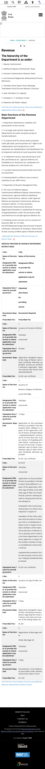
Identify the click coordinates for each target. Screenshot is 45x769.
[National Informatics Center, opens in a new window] (23, 755)
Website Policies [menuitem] (22, 712)
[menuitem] (6, 2)
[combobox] (39, 2)
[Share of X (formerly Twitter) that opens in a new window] (24, 46)
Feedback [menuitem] (22, 722)
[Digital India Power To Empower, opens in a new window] (22, 764)
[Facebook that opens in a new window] (20, 46)
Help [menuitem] (22, 715)
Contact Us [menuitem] (22, 719)
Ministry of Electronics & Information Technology (17, 731)
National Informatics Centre (31, 729)
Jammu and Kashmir (32, 7)
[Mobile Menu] (41, 15)
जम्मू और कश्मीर (11, 7)
